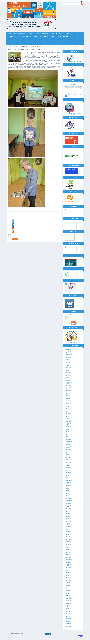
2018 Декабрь (68, 485)
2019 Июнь (68, 495)
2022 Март (68, 549)
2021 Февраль (69, 528)
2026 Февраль (69, 626)
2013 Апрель (68, 375)
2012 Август (68, 364)
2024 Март (68, 588)
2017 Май (68, 454)
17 (75, 92)
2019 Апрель (68, 492)
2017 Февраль (69, 449)
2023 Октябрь (68, 580)
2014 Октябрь (68, 403)
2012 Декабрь (68, 370)
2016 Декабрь (68, 446)
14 (68, 92)
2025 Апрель (68, 610)
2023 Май (68, 572)
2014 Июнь (68, 396)
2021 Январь (68, 526)
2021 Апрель (68, 531)
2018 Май (68, 474)
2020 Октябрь (68, 521)
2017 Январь (68, 447)
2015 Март (68, 411)
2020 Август (68, 518)
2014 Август (68, 400)
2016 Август (68, 439)
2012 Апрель (68, 357)
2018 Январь (68, 467)
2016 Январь (68, 428)
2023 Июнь (68, 574)
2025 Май (68, 611)
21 (68, 94)
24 (75, 94)
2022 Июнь (68, 554)
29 (70, 96)
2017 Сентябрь (69, 460)
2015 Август (68, 419)
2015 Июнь (68, 416)
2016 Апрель (68, 433)
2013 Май (68, 377)
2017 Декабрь (68, 465)
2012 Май (68, 359)
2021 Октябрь (68, 541)
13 (65, 92)
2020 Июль (68, 516)
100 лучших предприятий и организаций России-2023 (73, 114)
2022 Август (68, 557)
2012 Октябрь (68, 367)
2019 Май (68, 493)
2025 (13, 46)
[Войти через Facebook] (13, 226)
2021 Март (68, 529)
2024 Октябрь (68, 600)
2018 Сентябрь (69, 480)
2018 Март (68, 470)
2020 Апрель (68, 511)
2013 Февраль (69, 374)
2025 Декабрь (68, 623)
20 (65, 94)
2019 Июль (68, 496)
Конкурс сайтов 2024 (73, 342)
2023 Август (68, 577)
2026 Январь (68, 624)
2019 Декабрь (68, 505)
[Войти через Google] (13, 230)
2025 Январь (68, 605)
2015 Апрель (68, 413)
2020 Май (68, 513)
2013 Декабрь (68, 387)
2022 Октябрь (68, 560)
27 (19, 46)
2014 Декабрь (68, 406)
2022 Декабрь (68, 564)
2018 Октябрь (68, 482)
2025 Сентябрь (69, 618)
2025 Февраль (69, 606)
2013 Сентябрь (69, 382)
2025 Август (68, 616)
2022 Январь (68, 546)
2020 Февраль (69, 508)
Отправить (15, 238)
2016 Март (68, 431)
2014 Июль (68, 398)
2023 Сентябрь (69, 578)
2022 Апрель (68, 551)
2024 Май (68, 592)
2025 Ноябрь (68, 621)
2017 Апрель (68, 452)
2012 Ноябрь (68, 369)
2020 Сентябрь (69, 519)
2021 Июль (68, 536)
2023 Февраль (69, 567)
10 (75, 90)
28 (68, 96)
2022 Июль (68, 556)
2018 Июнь (68, 475)
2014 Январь (68, 388)
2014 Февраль (69, 390)
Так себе (67, 320)
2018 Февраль (69, 469)
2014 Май (68, 395)
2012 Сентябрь (69, 365)
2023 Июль (68, 575)
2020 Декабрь (68, 524)
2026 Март (68, 628)
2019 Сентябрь (69, 500)
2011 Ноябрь (68, 349)
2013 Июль (68, 378)
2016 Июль (68, 437)
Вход (76, 48)
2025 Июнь (68, 613)
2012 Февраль (69, 354)
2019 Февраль (69, 488)
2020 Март (68, 510)
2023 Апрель (68, 570)
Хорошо (67, 317)
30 (73, 96)
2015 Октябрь (68, 423)
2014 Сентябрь (69, 401)
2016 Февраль (69, 429)
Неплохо (67, 318)
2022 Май (68, 552)
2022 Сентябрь (69, 559)
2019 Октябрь (68, 501)
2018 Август (68, 478)
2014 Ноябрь (68, 405)
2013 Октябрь (68, 383)
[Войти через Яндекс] (13, 228)
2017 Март (68, 451)
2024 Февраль (69, 587)
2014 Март (68, 392)
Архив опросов (75, 323)
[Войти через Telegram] (13, 222)
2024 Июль (68, 595)
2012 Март (68, 355)
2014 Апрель (68, 393)
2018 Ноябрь (68, 483)
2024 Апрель (68, 590)
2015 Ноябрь (68, 424)
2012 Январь (68, 352)
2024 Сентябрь (69, 598)
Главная (9, 46)
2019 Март (68, 490)
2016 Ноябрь (68, 444)
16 (73, 92)
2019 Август (68, 498)
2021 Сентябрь (69, 539)
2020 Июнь (68, 515)
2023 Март (68, 569)
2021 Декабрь (68, 544)
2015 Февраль (69, 410)
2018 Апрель (68, 472)
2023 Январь (68, 565)
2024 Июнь (68, 593)
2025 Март (68, 608)
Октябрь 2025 (73, 84)
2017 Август (68, 459)
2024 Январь (68, 585)
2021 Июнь (68, 534)
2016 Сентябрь (69, 441)
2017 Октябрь (68, 462)
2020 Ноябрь (68, 523)
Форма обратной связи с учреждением (73, 61)
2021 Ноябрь (68, 542)
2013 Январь (68, 372)
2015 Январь (68, 408)
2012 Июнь (68, 360)
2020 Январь (68, 506)
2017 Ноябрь (68, 464)
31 (75, 96)
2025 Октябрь (68, 619)
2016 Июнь (68, 436)
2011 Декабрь (68, 351)
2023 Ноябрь (68, 582)
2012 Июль (68, 362)
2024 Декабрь (68, 603)
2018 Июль (68, 477)
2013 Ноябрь (68, 385)
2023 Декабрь (68, 583)
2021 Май (68, 533)
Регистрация (71, 48)
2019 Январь (68, 487)
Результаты (70, 323)
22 (70, 94)
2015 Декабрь (68, 426)
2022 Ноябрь (68, 562)
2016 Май (68, 434)
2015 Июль (68, 418)
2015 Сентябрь (69, 421)
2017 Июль (68, 457)
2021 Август (68, 537)
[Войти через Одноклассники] (13, 232)
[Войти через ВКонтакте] (13, 224)
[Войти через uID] (13, 220)
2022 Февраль (69, 547)
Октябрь (16, 46)
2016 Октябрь (68, 442)
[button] (81, 2)
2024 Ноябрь (68, 601)
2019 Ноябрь (68, 503)
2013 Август (68, 380)
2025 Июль (68, 615)
